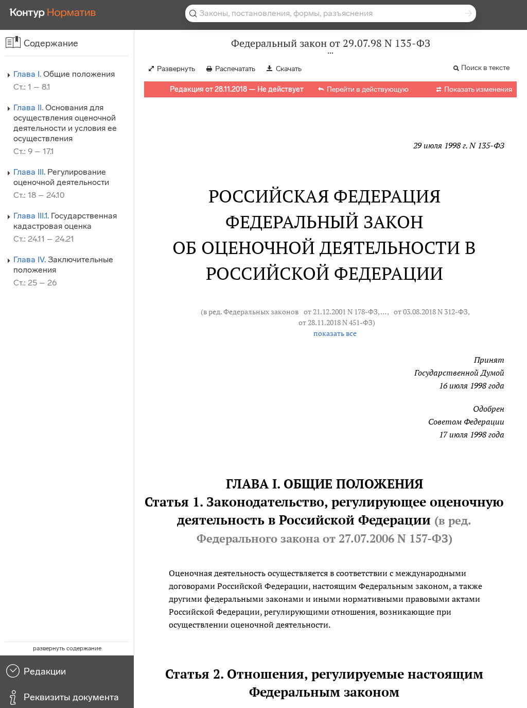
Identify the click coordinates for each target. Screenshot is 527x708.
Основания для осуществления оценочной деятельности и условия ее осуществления (65, 123)
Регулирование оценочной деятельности (61, 177)
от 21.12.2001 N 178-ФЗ (341, 311)
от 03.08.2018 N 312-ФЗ (431, 311)
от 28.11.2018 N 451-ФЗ (335, 322)
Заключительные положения (63, 265)
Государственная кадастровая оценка (65, 221)
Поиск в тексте (485, 67)
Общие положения (64, 74)
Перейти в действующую (368, 89)
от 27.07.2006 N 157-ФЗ (385, 538)
